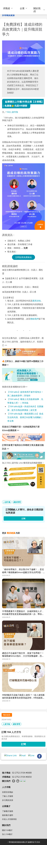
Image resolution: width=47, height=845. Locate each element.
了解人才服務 (7, 796)
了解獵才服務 (7, 811)
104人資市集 (12, 112)
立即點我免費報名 (23, 257)
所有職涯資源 (8, 15)
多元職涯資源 (7, 800)
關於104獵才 (7, 830)
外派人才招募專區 (9, 819)
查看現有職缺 (7, 792)
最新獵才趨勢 (7, 815)
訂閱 (23, 744)
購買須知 (36, 300)
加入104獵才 (7, 834)
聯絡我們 (34, 318)
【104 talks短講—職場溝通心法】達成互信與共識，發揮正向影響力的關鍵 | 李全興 (25, 417)
